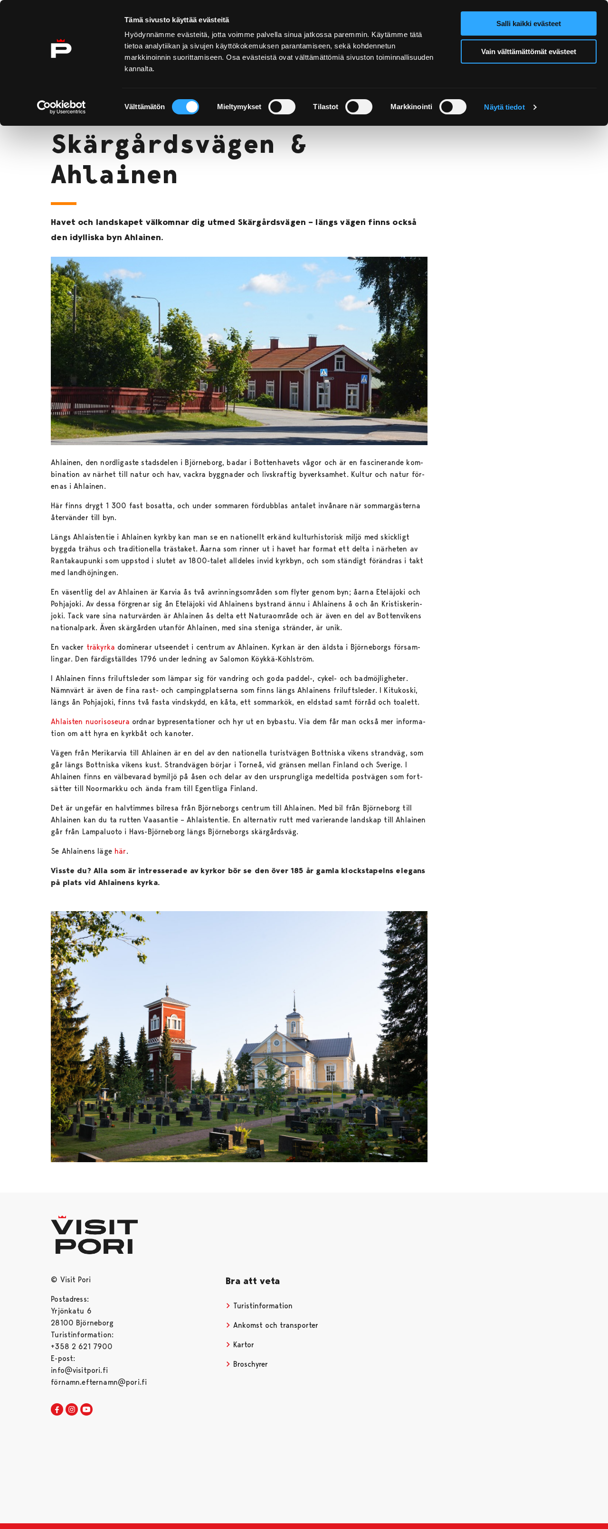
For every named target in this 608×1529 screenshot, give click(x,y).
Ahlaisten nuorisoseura (90, 721)
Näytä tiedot (504, 107)
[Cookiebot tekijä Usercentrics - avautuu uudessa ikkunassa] (61, 107)
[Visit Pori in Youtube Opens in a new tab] (86, 1410)
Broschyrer (249, 1364)
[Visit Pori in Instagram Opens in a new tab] (72, 1410)
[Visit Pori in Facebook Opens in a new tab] (57, 1410)
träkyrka (100, 647)
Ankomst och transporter (274, 1325)
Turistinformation (262, 1305)
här (120, 851)
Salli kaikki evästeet (528, 23)
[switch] (281, 106)
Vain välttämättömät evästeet (528, 51)
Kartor (242, 1344)
